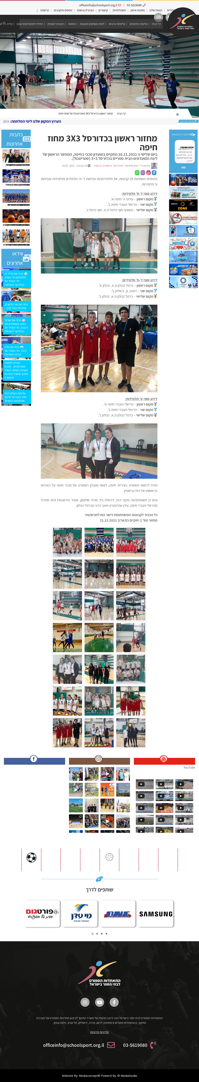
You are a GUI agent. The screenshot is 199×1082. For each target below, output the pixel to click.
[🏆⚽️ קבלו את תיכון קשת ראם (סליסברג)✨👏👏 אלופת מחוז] (123, 821)
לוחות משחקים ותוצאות (92, 24)
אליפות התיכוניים (138, 24)
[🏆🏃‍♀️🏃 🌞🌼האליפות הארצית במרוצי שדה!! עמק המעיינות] (76, 774)
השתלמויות (119, 10)
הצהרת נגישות (85, 10)
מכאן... (189, 154)
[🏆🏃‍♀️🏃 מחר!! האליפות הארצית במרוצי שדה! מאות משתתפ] (76, 790)
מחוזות (71, 24)
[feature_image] (16, 155)
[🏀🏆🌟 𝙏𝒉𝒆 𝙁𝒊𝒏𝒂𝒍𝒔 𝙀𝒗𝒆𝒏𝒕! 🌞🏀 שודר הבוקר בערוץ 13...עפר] (107, 821)
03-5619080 (134, 5)
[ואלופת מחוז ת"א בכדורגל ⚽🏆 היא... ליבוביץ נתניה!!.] (76, 805)
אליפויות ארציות (117, 24)
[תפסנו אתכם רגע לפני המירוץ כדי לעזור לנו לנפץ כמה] (107, 774)
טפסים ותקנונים (63, 10)
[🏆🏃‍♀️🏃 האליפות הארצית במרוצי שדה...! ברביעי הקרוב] (123, 805)
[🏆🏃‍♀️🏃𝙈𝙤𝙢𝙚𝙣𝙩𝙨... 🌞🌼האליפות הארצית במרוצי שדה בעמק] (92, 774)
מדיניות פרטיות (99, 1032)
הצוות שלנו (155, 10)
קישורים (103, 10)
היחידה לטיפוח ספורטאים (30, 24)
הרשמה (44, 10)
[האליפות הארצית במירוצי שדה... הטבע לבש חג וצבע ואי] (123, 774)
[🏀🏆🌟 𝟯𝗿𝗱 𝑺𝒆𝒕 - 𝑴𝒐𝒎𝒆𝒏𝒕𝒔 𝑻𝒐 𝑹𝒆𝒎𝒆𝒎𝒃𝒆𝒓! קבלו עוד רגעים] (76, 821)
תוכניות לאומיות (55, 24)
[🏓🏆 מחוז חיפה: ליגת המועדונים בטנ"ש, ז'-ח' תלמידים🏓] (92, 805)
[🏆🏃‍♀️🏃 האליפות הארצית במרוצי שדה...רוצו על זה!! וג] (107, 790)
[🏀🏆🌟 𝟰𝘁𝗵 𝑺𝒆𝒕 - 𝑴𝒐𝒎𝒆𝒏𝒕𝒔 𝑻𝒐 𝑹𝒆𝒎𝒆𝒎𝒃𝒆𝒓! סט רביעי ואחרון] (92, 821)
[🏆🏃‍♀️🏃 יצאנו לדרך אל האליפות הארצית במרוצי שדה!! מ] (123, 790)
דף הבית (156, 24)
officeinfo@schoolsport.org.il (98, 5)
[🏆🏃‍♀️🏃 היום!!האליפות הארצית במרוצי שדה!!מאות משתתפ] (92, 790)
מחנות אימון (138, 10)
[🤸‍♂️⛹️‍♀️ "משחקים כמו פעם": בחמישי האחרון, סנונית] (107, 805)
